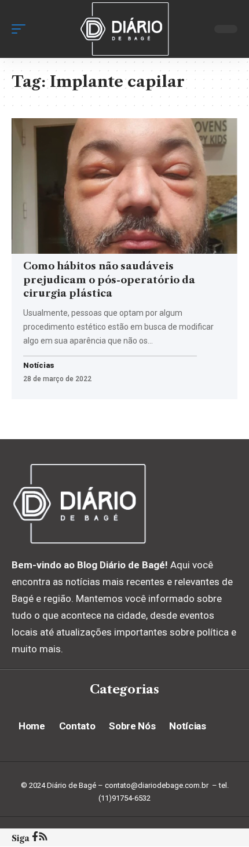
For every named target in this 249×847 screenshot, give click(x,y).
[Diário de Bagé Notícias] (124, 29)
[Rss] (43, 838)
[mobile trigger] (21, 29)
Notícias (38, 366)
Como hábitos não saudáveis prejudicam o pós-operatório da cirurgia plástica (109, 280)
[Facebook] (35, 838)
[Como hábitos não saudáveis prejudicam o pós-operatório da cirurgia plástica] (124, 186)
